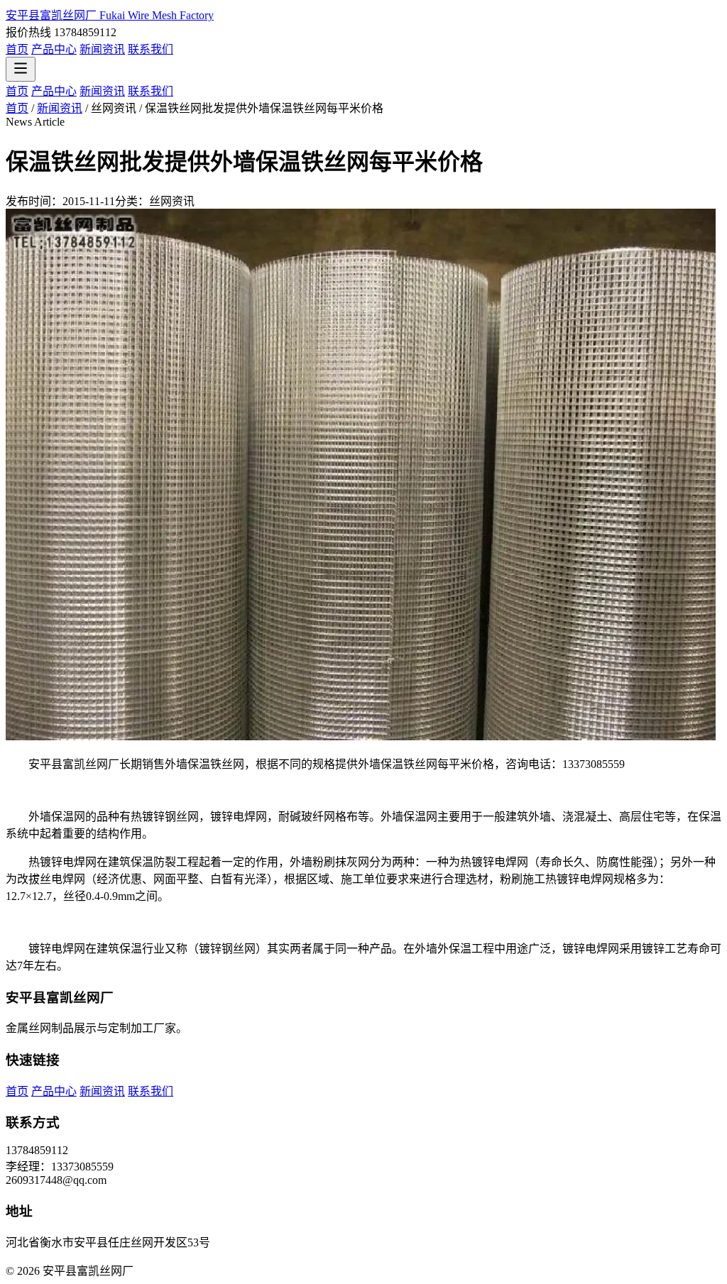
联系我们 (150, 49)
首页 (17, 49)
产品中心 (54, 49)
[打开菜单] (20, 69)
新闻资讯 (102, 49)
